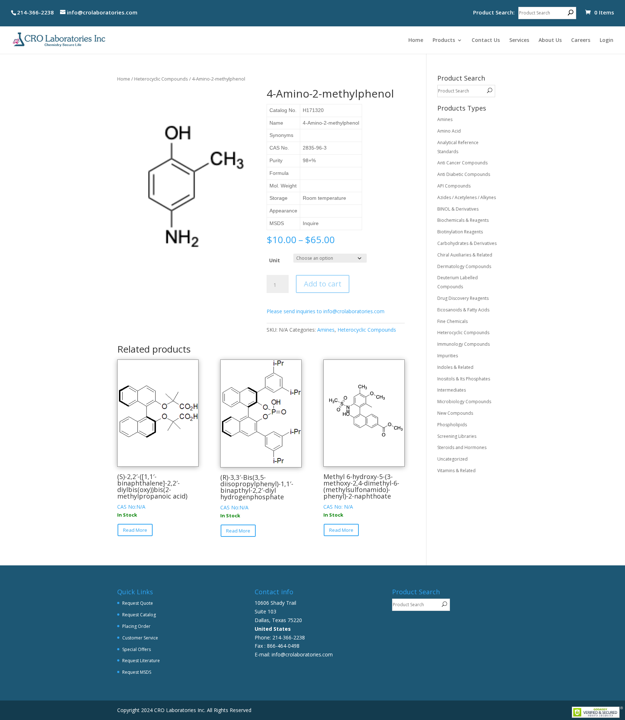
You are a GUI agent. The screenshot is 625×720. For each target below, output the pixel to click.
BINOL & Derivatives (458, 209)
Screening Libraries (456, 436)
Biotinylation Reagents (460, 232)
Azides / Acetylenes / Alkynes (466, 197)
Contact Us (486, 40)
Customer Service (140, 638)
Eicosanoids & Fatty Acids (463, 310)
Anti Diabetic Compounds (463, 174)
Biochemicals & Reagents (463, 220)
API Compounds (454, 186)
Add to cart (322, 284)
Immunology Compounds (463, 344)
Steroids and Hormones (461, 447)
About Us (550, 40)
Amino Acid (449, 131)
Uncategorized (452, 459)
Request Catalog (139, 615)
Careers (580, 40)
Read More (135, 530)
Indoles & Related (455, 367)
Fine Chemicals (452, 321)
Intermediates (451, 390)
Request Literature (141, 661)
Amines (326, 329)
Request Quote (137, 603)
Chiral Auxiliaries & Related (464, 255)
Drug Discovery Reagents (463, 298)
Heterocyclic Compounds (161, 79)
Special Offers (136, 649)
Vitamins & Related (456, 470)
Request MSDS (136, 672)
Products (444, 40)
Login (606, 40)
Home (415, 40)
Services (519, 40)
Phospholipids (452, 425)
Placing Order (136, 626)
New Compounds (455, 413)
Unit (274, 260)
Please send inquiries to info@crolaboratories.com (325, 311)
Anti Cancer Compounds (462, 163)
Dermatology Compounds (464, 266)
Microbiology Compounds (464, 401)
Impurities (447, 356)
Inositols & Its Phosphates (463, 379)
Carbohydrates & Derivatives (467, 243)
